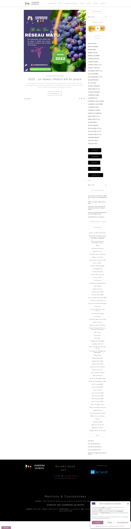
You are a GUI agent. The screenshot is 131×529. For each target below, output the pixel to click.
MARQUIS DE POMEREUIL (95, 113)
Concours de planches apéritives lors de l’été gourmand (97, 213)
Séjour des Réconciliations (98, 407)
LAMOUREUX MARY (93, 107)
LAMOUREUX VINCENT (94, 110)
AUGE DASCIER (92, 43)
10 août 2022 (27, 98)
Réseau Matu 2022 (58, 76)
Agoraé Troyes (97, 251)
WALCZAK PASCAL (93, 140)
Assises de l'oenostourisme (97, 260)
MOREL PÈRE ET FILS (94, 116)
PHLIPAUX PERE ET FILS (94, 134)
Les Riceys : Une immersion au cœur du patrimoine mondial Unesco (96, 208)
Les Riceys (49, 76)
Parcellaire (97, 335)
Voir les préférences (122, 522)
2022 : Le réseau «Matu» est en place (54, 79)
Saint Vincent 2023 (97, 387)
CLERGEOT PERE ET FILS (95, 65)
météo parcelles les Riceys (98, 325)
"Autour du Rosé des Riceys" (97, 232)
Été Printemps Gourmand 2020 (97, 297)
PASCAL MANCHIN (93, 125)
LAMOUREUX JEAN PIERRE (95, 104)
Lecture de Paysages (98, 313)
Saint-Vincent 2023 (97, 398)
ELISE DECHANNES (93, 74)
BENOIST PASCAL (93, 52)
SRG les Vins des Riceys (98, 416)
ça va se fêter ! (97, 263)
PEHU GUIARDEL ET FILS (95, 128)
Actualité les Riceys (98, 248)
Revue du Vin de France (98, 366)
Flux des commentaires (95, 446)
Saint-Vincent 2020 (98, 395)
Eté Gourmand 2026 (98, 294)
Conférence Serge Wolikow (98, 283)
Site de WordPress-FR (94, 450)
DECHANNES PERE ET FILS (95, 71)
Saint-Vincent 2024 (97, 401)
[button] (128, 504)
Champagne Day (97, 268)
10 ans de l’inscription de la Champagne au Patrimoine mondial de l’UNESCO (97, 237)
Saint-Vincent (97, 390)
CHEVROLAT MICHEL (93, 58)
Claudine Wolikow (97, 271)
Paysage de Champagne (97, 341)
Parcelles (97, 338)
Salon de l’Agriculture (97, 404)
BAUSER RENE (92, 49)
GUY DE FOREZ (92, 83)
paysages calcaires (97, 343)
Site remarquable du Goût (97, 413)
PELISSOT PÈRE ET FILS (94, 131)
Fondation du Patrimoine (97, 300)
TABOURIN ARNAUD (93, 137)
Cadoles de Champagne (97, 265)
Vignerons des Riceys (97, 424)
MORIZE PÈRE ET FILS (94, 119)
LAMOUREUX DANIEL (94, 95)
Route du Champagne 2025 (98, 378)
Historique (97, 306)
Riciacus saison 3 (97, 369)
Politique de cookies (100, 526)
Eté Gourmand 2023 (98, 291)
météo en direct (97, 322)
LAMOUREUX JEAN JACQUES (96, 101)
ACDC (97, 245)
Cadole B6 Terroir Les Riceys (96, 217)
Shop (89, 180)
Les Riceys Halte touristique (97, 319)
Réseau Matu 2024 (97, 364)
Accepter (97, 522)
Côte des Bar (98, 286)
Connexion (91, 440)
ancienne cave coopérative (98, 254)
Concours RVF (97, 277)
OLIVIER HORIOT (92, 122)
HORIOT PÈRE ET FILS (94, 89)
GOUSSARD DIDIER (93, 80)
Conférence (97, 280)
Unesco (98, 419)
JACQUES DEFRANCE (94, 92)
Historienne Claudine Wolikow (98, 303)
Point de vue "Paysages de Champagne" (97, 351)
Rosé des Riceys (97, 375)
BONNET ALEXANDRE (94, 55)
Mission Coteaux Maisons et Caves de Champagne (97, 328)
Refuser (110, 522)
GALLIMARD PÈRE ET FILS (95, 77)
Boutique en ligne (102, 465)
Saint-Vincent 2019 (97, 393)
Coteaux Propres (98, 289)
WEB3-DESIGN (68, 511)
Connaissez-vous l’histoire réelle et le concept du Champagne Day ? (97, 197)
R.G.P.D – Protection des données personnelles (114, 526)
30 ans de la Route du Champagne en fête (97, 242)
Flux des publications (94, 443)
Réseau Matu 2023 (97, 361)
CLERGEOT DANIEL (93, 61)
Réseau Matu (97, 355)
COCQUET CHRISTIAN (94, 68)
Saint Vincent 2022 (97, 384)
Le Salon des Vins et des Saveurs (97, 310)
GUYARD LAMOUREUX (94, 86)
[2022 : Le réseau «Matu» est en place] (55, 41)
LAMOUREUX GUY (93, 98)
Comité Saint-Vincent (97, 274)
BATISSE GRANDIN (93, 46)
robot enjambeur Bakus (98, 372)
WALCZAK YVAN (92, 143)
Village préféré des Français (97, 430)
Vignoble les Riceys (97, 427)
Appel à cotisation (97, 257)
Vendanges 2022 (97, 421)
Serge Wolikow (97, 410)
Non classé (97, 332)
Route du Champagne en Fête (97, 381)
